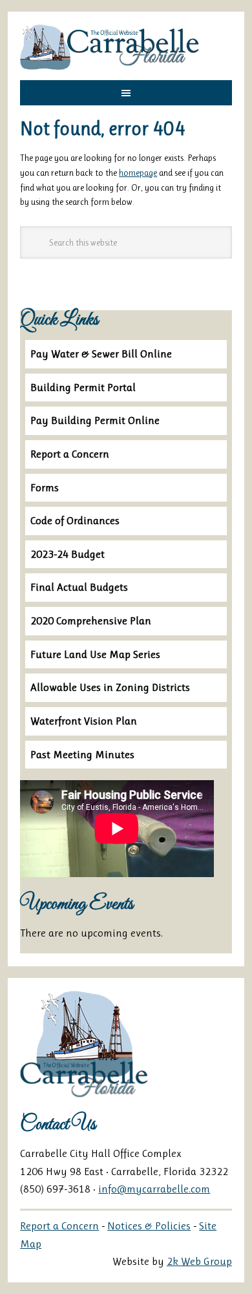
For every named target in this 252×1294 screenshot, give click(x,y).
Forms (44, 487)
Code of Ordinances (75, 520)
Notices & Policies (149, 1225)
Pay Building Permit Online (95, 420)
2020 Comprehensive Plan (90, 620)
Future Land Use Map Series (95, 654)
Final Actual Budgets (79, 586)
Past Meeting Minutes (82, 754)
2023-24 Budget (67, 553)
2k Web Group (199, 1261)
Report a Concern (69, 453)
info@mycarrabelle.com (154, 1188)
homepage (138, 172)
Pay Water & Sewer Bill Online (101, 353)
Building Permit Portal (83, 387)
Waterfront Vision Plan (83, 720)
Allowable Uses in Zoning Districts (110, 687)
